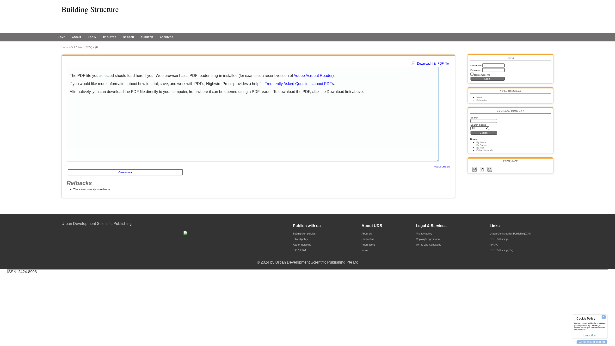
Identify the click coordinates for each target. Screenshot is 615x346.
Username (476, 65)
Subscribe (481, 100)
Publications (368, 244)
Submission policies (304, 233)
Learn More (590, 335)
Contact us (368, 239)
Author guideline (302, 244)
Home (61, 37)
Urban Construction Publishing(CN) (510, 233)
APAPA (494, 244)
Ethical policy (300, 239)
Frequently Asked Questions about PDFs (299, 84)
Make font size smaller (474, 169)
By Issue (481, 142)
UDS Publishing (499, 239)
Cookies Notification (592, 342)
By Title (480, 147)
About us (367, 233)
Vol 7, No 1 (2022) (81, 47)
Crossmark (125, 172)
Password (475, 70)
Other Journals (484, 150)
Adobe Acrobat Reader (313, 76)
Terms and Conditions (428, 244)
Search (128, 37)
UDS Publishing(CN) (501, 250)
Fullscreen (442, 166)
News (365, 250)
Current (147, 37)
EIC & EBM (299, 250)
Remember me (482, 75)
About (76, 37)
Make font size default (482, 169)
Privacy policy (424, 233)
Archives (166, 37)
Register (110, 37)
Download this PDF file (433, 63)
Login (92, 37)
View (479, 97)
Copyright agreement (428, 239)
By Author (481, 145)
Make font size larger (489, 169)
